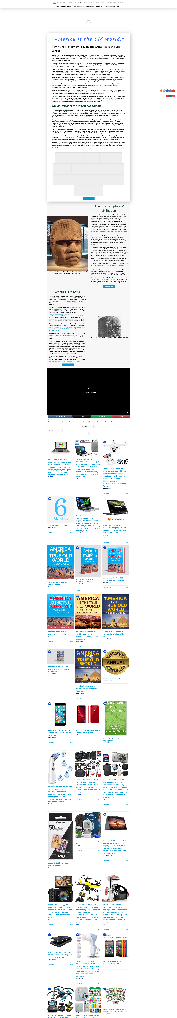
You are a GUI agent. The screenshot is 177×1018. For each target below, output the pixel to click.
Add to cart (51, 532)
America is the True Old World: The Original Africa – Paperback (87, 688)
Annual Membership (111, 678)
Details (71, 482)
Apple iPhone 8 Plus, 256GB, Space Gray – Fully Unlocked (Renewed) (59, 732)
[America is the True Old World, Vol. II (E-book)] (60, 611)
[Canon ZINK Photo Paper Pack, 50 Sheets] (60, 836)
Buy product (51, 482)
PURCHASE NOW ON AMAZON (81, 589)
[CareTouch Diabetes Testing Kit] (88, 825)
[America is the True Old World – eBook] (60, 562)
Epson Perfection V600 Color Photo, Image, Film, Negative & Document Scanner (60, 954)
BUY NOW (51, 678)
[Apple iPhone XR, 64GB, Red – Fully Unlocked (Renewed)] (88, 714)
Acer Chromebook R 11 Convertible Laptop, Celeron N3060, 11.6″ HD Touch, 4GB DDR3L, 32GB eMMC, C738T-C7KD (114, 530)
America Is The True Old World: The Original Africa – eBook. (114, 634)
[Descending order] (94, 426)
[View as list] (89, 433)
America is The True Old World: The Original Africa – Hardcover (59, 669)
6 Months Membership (57, 525)
